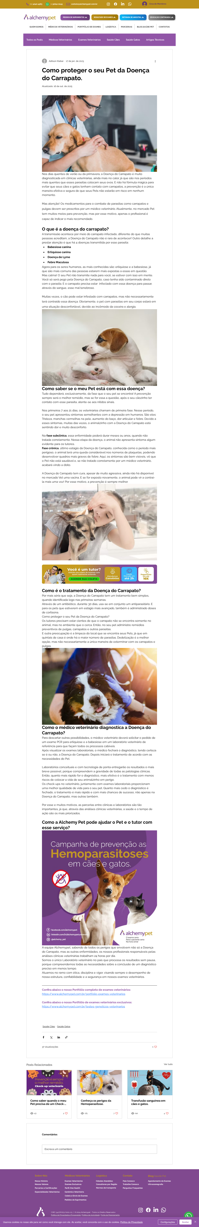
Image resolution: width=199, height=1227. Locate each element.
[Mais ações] (155, 61)
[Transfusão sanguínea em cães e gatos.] (149, 1082)
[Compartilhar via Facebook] (43, 1037)
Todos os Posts (34, 39)
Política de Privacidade (131, 1222)
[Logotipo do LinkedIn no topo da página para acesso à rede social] (123, 4)
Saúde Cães (113, 39)
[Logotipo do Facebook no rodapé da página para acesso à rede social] (148, 1210)
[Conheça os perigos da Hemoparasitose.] (99, 1082)
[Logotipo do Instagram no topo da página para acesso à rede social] (108, 4)
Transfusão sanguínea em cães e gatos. (148, 1102)
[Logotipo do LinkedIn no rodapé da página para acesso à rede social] (156, 1210)
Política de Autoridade (91, 1215)
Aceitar (185, 1222)
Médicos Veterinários (60, 39)
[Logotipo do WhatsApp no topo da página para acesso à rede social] (130, 4)
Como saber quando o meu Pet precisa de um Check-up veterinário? (48, 1102)
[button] (36, 27)
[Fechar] (195, 1222)
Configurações (168, 1222)
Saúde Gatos (133, 39)
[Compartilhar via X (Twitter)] (51, 1037)
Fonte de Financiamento (110, 1215)
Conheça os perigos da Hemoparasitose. (96, 1102)
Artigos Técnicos (155, 39)
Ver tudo (168, 1064)
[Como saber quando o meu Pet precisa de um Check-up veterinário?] (49, 1082)
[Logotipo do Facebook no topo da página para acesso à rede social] (115, 4)
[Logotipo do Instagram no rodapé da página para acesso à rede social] (141, 1210)
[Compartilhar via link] (66, 1037)
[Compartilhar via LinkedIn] (58, 1037)
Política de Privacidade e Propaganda (66, 1215)
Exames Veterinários (89, 39)
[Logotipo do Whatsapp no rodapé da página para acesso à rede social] (163, 1210)
